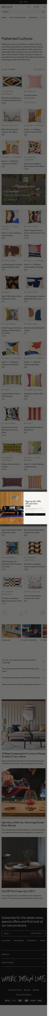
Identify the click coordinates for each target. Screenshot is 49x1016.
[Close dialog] (46, 492)
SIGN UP (35, 514)
